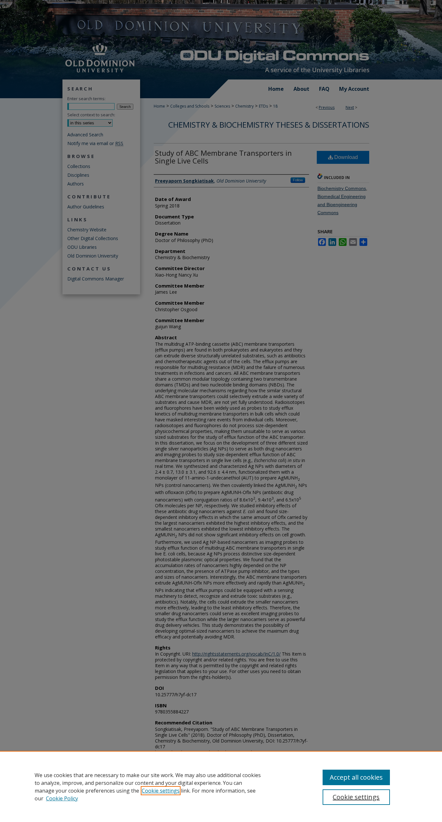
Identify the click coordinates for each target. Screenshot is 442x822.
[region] (221, 786)
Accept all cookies (356, 777)
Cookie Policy (62, 798)
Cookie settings (161, 790)
